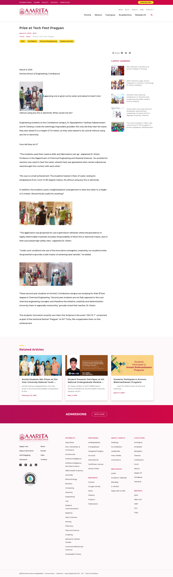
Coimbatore (32, 41)
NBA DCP (138, 499)
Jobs (142, 10)
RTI (82, 573)
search (152, 15)
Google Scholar (94, 486)
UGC (135, 508)
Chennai (137, 455)
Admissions (145, 2)
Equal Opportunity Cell (72, 573)
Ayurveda (69, 475)
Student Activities (66, 41)
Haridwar (137, 482)
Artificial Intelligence (73, 459)
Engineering (70, 497)
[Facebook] (20, 465)
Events (135, 10)
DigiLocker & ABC (118, 491)
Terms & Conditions (91, 573)
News (120, 10)
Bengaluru (138, 451)
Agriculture (69, 442)
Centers (91, 482)
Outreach (23, 459)
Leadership (115, 451)
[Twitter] (26, 465)
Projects (91, 499)
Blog (127, 10)
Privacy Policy (49, 573)
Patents (91, 495)
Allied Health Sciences (74, 470)
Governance (116, 460)
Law (67, 501)
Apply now (23, 446)
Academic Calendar (119, 478)
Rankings (114, 442)
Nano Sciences (71, 517)
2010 (22, 41)
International (25, 2)
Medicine (68, 513)
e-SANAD (115, 486)
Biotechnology (71, 479)
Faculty (45, 2)
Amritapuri (138, 442)
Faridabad (138, 477)
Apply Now (99, 414)
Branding (114, 482)
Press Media (116, 455)
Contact (150, 10)
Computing (69, 488)
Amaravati (138, 447)
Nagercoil (138, 473)
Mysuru (137, 468)
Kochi (136, 464)
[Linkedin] (36, 465)
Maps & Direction (26, 451)
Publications (93, 504)
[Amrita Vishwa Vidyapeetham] (33, 12)
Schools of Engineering (48, 41)
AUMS (113, 473)
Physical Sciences (72, 530)
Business (68, 484)
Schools (54, 2)
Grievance (59, 573)
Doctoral (91, 455)
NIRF (136, 504)
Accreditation (116, 447)
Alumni (37, 2)
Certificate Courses (95, 464)
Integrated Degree (95, 451)
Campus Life (65, 2)
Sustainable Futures (73, 554)
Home (21, 36)
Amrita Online (93, 468)
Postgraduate (93, 447)
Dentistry (69, 492)
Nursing (68, 522)
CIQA (136, 512)
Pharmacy (69, 526)
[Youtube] (31, 464)
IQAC (136, 495)
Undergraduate (94, 442)
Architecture (70, 454)
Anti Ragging (24, 455)
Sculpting (69, 535)
